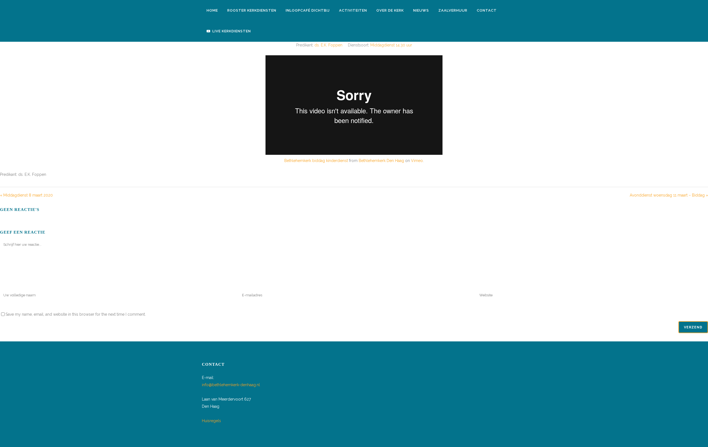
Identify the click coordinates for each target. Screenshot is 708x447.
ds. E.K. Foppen (328, 45)
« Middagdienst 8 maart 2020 (26, 195)
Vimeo (417, 160)
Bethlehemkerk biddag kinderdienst (316, 160)
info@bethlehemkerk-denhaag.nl (231, 385)
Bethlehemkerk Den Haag (381, 160)
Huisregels (211, 421)
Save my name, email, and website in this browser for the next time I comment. (76, 314)
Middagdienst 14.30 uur (391, 45)
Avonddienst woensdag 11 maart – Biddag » (669, 195)
